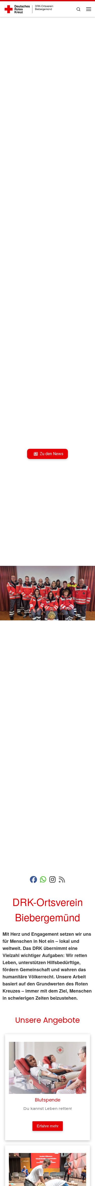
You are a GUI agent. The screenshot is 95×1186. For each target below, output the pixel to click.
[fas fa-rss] (62, 881)
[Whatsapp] (43, 881)
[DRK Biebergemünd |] (29, 8)
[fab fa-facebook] (33, 881)
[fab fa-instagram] (52, 881)
